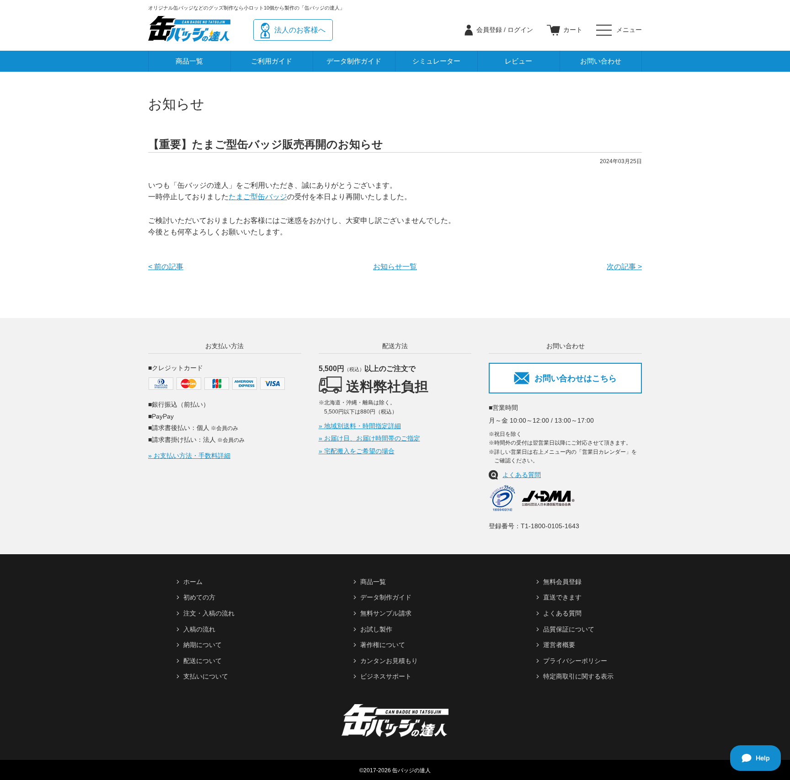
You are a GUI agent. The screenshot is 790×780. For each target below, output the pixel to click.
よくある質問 (521, 474)
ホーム (193, 581)
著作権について (382, 644)
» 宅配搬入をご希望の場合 (357, 451)
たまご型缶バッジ (258, 197)
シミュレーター (436, 61)
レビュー (518, 61)
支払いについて (205, 676)
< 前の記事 (165, 267)
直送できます (562, 597)
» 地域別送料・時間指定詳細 (360, 426)
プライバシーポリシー (575, 660)
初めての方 (199, 597)
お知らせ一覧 (395, 267)
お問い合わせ (600, 61)
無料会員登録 (562, 581)
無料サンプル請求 (385, 613)
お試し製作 (376, 629)
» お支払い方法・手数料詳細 (189, 455)
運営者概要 (559, 644)
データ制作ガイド (353, 61)
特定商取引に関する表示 (578, 676)
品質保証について (568, 629)
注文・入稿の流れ (209, 613)
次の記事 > (624, 267)
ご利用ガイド (271, 61)
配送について (202, 660)
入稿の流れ (199, 629)
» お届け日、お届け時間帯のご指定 (369, 438)
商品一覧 (189, 61)
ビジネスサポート (385, 676)
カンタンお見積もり (389, 660)
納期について (202, 644)
